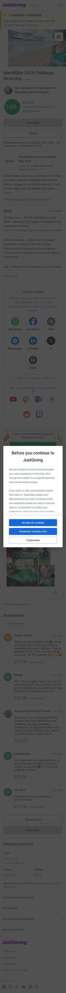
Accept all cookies (33, 522)
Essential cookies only (33, 531)
